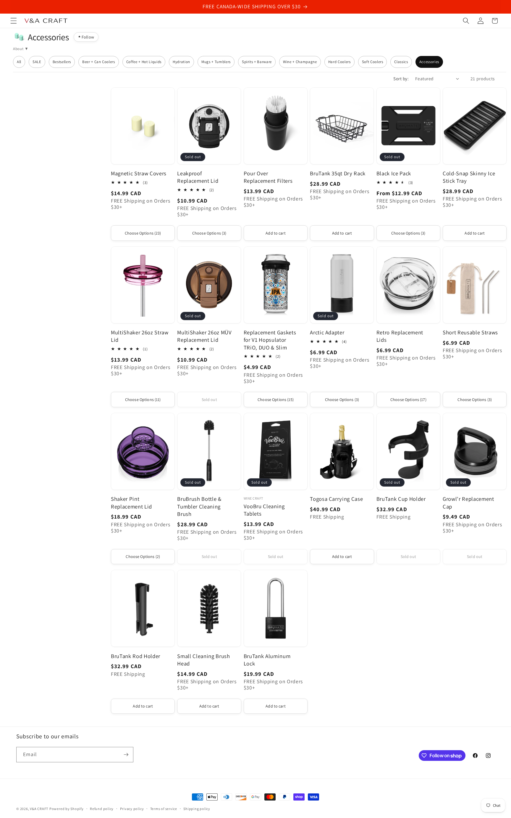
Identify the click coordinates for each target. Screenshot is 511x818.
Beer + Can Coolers (98, 61)
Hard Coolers (339, 61)
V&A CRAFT (39, 808)
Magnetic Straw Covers (138, 173)
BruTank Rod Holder (135, 656)
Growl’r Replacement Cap (468, 502)
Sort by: (401, 78)
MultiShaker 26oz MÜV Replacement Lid (204, 336)
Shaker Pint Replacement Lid (131, 502)
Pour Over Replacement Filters (268, 177)
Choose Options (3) (209, 233)
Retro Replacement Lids (399, 336)
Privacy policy (132, 808)
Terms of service (163, 808)
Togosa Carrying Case (336, 498)
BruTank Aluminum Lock (267, 659)
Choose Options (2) (143, 556)
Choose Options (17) (408, 399)
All (19, 61)
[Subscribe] (126, 754)
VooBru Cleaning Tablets (264, 510)
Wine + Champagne (300, 61)
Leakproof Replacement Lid (197, 177)
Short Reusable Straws (470, 332)
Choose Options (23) (143, 233)
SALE (37, 61)
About (18, 48)
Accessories (429, 61)
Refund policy (102, 808)
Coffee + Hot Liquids (143, 61)
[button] (14, 21)
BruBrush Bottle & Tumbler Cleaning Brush (199, 506)
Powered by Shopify (66, 808)
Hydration (181, 61)
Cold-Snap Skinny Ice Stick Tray (469, 177)
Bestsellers (62, 61)
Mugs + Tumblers (216, 61)
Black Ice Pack (393, 173)
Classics (401, 61)
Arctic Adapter (327, 332)
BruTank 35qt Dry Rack (338, 173)
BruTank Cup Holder (401, 498)
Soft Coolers (372, 61)
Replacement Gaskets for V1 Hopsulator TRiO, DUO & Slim (270, 340)
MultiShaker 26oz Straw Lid (140, 336)
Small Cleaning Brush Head (203, 659)
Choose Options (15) (276, 399)
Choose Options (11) (143, 399)
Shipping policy (196, 808)
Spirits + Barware (257, 61)
